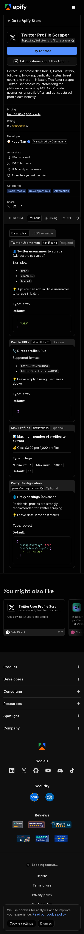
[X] (23, 770)
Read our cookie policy (49, 914)
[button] (55, 243)
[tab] (16, 218)
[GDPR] (34, 797)
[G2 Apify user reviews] (23, 838)
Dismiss (46, 923)
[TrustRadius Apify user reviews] (42, 838)
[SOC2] (50, 797)
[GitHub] (36, 770)
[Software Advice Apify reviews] (36, 824)
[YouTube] (48, 770)
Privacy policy (42, 895)
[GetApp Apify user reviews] (17, 824)
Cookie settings (21, 923)
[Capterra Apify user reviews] (61, 824)
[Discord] (60, 770)
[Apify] (16, 7)
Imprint (42, 876)
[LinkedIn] (11, 770)
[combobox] (42, 61)
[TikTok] (72, 770)
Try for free (42, 51)
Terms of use (42, 885)
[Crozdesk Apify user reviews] (61, 838)
